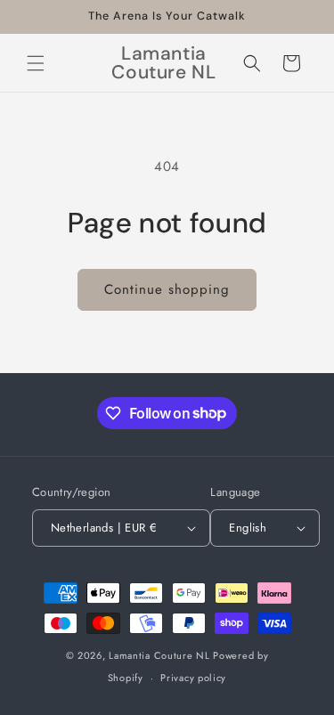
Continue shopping (167, 289)
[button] (35, 63)
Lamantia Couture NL (159, 655)
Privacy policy (193, 677)
